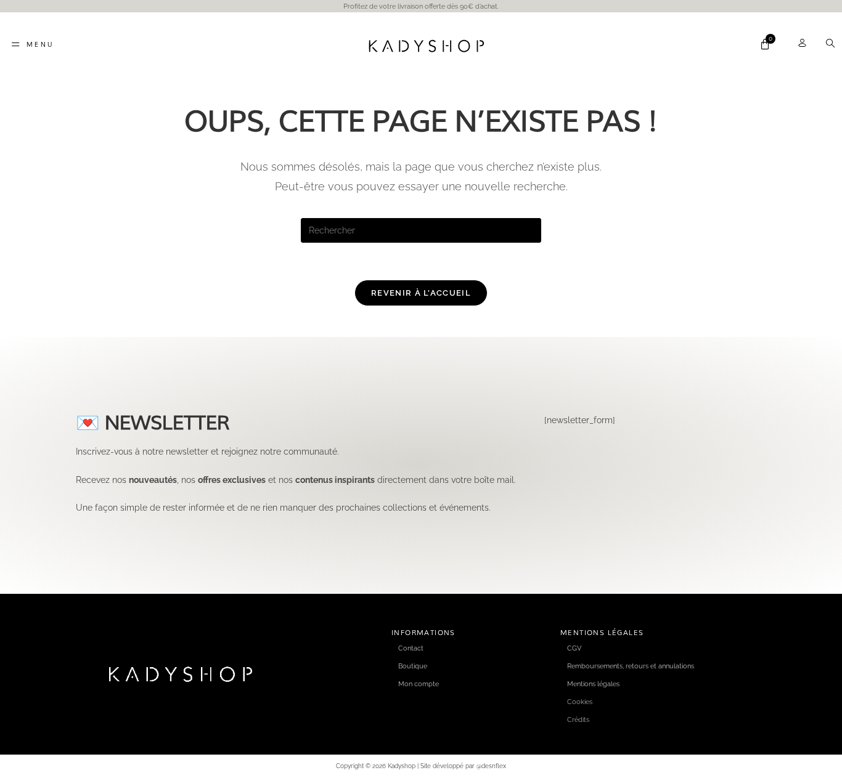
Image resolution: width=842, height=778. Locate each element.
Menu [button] (40, 44)
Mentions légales (593, 683)
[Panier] (765, 44)
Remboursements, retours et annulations (630, 666)
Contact (410, 648)
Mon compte (418, 683)
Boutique (412, 666)
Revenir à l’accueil (421, 293)
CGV (574, 648)
